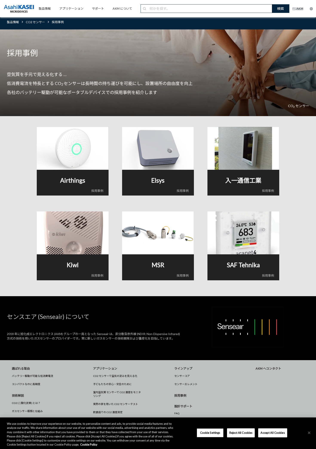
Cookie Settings (210, 432)
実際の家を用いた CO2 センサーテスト (115, 404)
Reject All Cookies (240, 432)
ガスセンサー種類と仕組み (27, 411)
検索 (280, 8)
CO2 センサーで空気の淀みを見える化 (115, 376)
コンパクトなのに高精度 (26, 384)
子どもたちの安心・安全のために (112, 384)
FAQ (176, 413)
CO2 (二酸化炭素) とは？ (26, 403)
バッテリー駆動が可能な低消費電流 (32, 376)
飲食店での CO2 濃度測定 (108, 412)
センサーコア (182, 376)
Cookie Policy (88, 444)
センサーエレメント (186, 384)
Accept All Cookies (273, 432)
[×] (309, 433)
